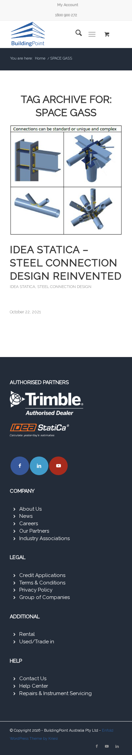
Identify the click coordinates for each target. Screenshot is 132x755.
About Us (30, 509)
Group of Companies (44, 597)
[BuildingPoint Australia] (55, 34)
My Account (67, 5)
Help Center (33, 686)
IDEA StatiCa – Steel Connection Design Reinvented (66, 263)
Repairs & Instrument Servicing (55, 693)
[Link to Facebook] (19, 466)
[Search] (75, 34)
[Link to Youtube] (58, 466)
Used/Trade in (36, 642)
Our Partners (34, 531)
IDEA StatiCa (22, 286)
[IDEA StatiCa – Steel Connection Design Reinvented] (66, 180)
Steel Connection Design (64, 286)
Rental (27, 634)
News (25, 516)
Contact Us (32, 678)
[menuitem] (68, 5)
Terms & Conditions (42, 583)
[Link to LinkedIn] (39, 466)
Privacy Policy (35, 590)
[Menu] (91, 34)
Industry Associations (44, 538)
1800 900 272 (66, 15)
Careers (28, 523)
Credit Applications (42, 575)
